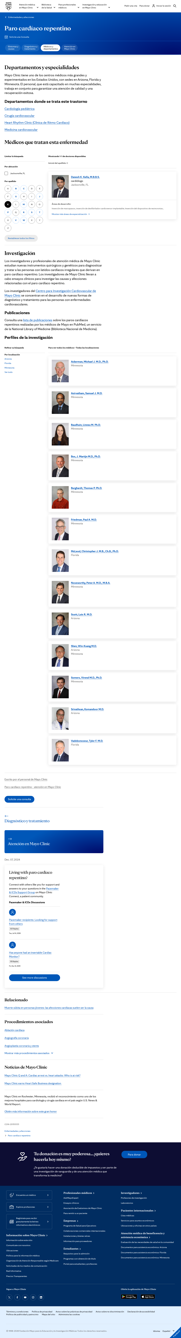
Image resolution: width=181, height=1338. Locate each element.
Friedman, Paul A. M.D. (84, 519)
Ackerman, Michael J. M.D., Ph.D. (89, 361)
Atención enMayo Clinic (69, 47)
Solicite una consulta (19, 799)
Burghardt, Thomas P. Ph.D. (86, 488)
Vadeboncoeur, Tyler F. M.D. (87, 740)
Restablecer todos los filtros (21, 238)
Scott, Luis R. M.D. (81, 614)
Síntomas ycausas (13, 47)
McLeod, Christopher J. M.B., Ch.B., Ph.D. (95, 551)
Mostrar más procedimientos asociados (27, 1053)
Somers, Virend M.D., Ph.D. (86, 677)
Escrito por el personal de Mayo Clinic (26, 779)
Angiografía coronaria (17, 1038)
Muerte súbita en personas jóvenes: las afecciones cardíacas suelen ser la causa (49, 1007)
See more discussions (34, 977)
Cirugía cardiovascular (20, 116)
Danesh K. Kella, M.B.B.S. (85, 177)
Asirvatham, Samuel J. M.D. (86, 393)
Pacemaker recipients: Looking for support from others (33, 921)
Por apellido (10, 181)
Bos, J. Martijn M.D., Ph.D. (86, 456)
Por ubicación (11, 166)
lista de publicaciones (37, 320)
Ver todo (9, 372)
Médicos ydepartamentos (51, 47)
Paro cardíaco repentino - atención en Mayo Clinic (33, 787)
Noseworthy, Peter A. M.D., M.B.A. (90, 582)
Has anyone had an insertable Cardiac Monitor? (30, 954)
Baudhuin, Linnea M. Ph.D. (86, 424)
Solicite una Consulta (19, 37)
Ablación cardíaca (14, 1030)
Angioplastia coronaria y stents (22, 1045)
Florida (8, 363)
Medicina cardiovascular (21, 130)
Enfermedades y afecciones (21, 17)
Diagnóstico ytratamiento (30, 47)
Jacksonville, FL (17, 173)
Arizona (8, 358)
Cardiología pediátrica (20, 109)
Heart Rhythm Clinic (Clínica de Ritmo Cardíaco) (37, 123)
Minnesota (9, 367)
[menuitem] (13, 47)
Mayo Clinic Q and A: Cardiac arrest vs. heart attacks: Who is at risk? (42, 1075)
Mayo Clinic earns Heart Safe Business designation (33, 1083)
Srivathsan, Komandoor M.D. (87, 709)
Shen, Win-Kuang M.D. (84, 646)
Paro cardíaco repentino (38, 28)
